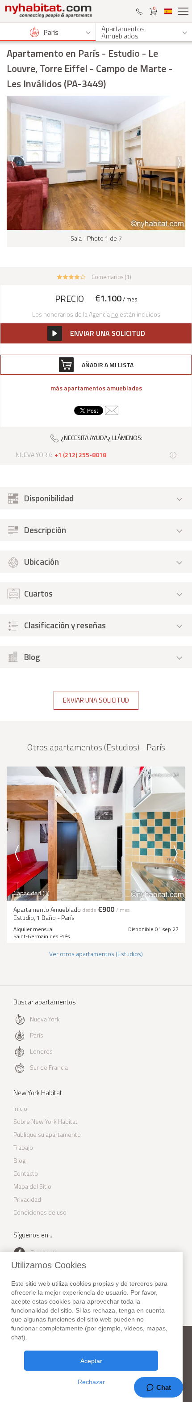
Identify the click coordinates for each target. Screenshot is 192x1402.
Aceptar (91, 1360)
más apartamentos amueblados (96, 388)
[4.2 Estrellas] (71, 275)
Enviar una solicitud (96, 700)
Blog (19, 1160)
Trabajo (23, 1147)
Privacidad (27, 1199)
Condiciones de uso (40, 1212)
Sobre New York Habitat (45, 1121)
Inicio (20, 1108)
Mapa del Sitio (32, 1186)
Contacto (25, 1173)
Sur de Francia (49, 1067)
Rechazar (91, 1381)
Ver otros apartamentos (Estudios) (96, 953)
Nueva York (45, 1019)
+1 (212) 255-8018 (80, 454)
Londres (41, 1051)
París (36, 1035)
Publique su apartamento (47, 1134)
